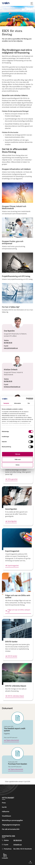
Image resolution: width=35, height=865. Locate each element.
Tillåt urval (18, 459)
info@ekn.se (17, 845)
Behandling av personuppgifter (12, 820)
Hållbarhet (5, 811)
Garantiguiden (12, 521)
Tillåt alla (17, 454)
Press (4, 803)
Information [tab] (17, 403)
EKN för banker (12, 656)
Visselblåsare (6, 816)
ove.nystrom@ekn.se (11, 348)
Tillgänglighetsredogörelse (11, 825)
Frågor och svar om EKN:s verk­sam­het (19, 611)
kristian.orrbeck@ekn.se (12, 387)
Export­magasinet (13, 566)
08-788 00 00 (8, 343)
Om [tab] (29, 403)
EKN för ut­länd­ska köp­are (15, 696)
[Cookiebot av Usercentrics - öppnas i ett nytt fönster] (26, 399)
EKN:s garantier (12, 479)
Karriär (4, 807)
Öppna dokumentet (12, 740)
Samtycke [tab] (6, 403)
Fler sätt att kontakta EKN (10, 829)
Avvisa (17, 465)
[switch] (30, 436)
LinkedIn (5, 858)
